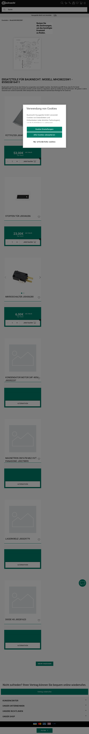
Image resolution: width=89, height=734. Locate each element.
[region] (44, 126)
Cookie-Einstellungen (44, 129)
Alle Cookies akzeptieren (44, 135)
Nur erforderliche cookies (44, 142)
